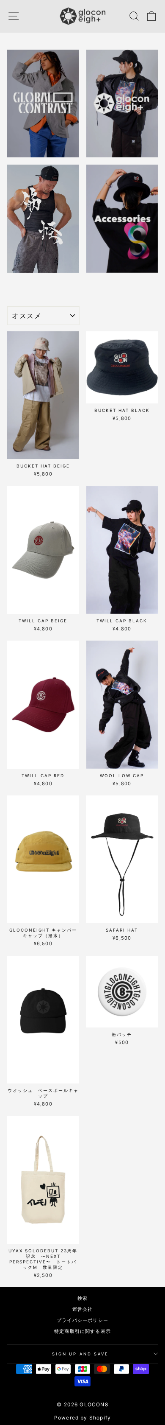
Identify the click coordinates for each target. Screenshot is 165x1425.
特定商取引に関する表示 (82, 1331)
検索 (82, 1298)
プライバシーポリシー (82, 1320)
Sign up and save (80, 1354)
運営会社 (82, 1309)
